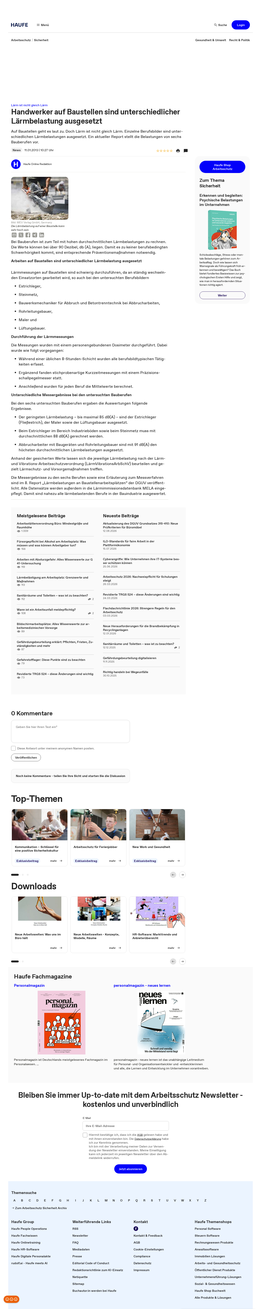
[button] (241, 24)
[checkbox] (13, 748)
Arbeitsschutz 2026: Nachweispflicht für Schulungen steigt (140, 578)
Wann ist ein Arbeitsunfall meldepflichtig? (46, 609)
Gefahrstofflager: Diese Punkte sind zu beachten (51, 660)
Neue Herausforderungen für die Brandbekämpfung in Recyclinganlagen (141, 628)
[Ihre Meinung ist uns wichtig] (11, 1299)
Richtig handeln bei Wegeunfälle (125, 672)
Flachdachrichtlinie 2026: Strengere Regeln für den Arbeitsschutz (139, 610)
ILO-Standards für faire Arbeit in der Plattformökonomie (128, 543)
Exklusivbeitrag (27, 861)
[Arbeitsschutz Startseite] (20, 25)
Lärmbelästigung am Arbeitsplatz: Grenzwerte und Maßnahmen (52, 579)
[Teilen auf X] (21, 235)
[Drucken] (178, 151)
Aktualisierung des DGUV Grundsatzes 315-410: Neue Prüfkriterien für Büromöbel (140, 525)
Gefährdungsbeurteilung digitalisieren (129, 658)
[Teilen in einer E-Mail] (14, 235)
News (17, 150)
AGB (140, 1135)
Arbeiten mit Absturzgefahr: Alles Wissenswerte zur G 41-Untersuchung (55, 561)
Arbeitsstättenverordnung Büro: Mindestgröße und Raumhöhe (52, 525)
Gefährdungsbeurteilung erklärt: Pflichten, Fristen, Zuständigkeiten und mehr (55, 644)
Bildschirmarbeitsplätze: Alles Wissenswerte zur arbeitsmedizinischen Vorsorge (53, 626)
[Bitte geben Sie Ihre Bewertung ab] (171, 151)
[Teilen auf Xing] (35, 235)
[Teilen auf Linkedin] (42, 235)
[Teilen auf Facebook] (28, 235)
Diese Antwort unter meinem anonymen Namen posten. (55, 748)
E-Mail (87, 1118)
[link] (21, 40)
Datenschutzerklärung (148, 1139)
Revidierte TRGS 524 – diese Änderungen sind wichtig (55, 674)
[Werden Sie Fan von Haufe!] (136, 1228)
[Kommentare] (186, 151)
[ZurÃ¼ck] (173, 875)
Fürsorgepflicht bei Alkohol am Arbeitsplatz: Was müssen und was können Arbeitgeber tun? (51, 543)
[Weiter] (182, 875)
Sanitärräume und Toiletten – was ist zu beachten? (52, 595)
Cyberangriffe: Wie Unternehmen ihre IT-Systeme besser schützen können (141, 561)
